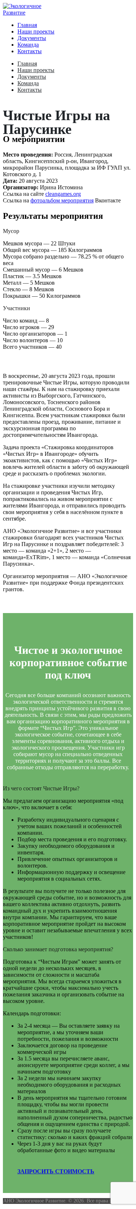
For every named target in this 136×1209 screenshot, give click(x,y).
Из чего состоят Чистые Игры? (41, 788)
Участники (16, 308)
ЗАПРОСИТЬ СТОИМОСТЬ (55, 1171)
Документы (31, 38)
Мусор (11, 231)
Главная (27, 25)
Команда (28, 45)
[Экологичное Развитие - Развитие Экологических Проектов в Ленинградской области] (32, 12)
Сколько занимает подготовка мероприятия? (58, 949)
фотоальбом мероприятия (62, 200)
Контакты (29, 51)
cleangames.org (63, 194)
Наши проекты (35, 31)
